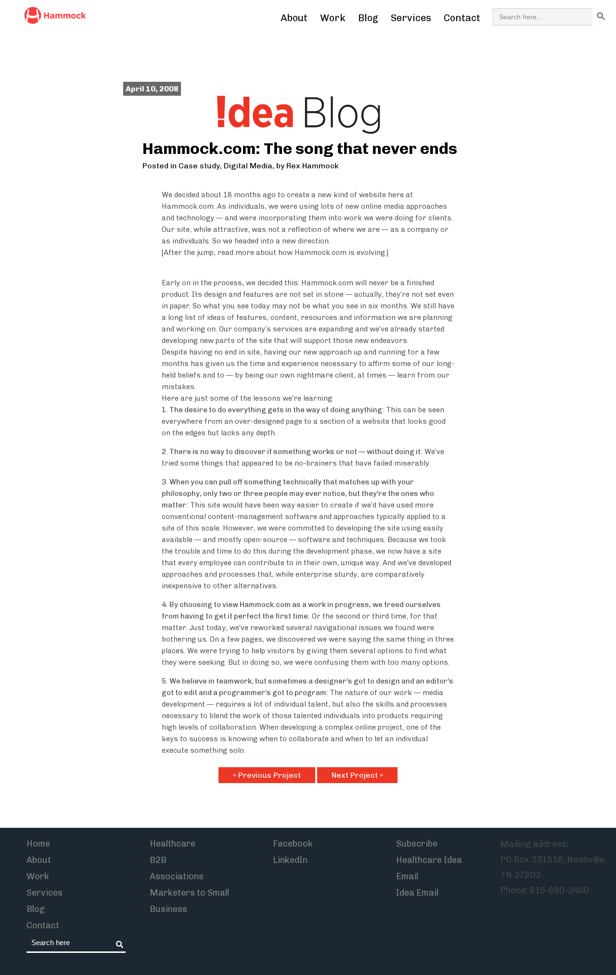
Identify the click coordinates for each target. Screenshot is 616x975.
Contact (462, 18)
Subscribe (416, 843)
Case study (199, 165)
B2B (158, 860)
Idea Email (417, 892)
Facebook (293, 843)
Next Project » (357, 775)
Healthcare (172, 843)
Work (333, 18)
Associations (177, 876)
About (294, 18)
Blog (368, 18)
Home (38, 843)
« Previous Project (267, 775)
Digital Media (248, 165)
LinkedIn (290, 860)
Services (411, 18)
